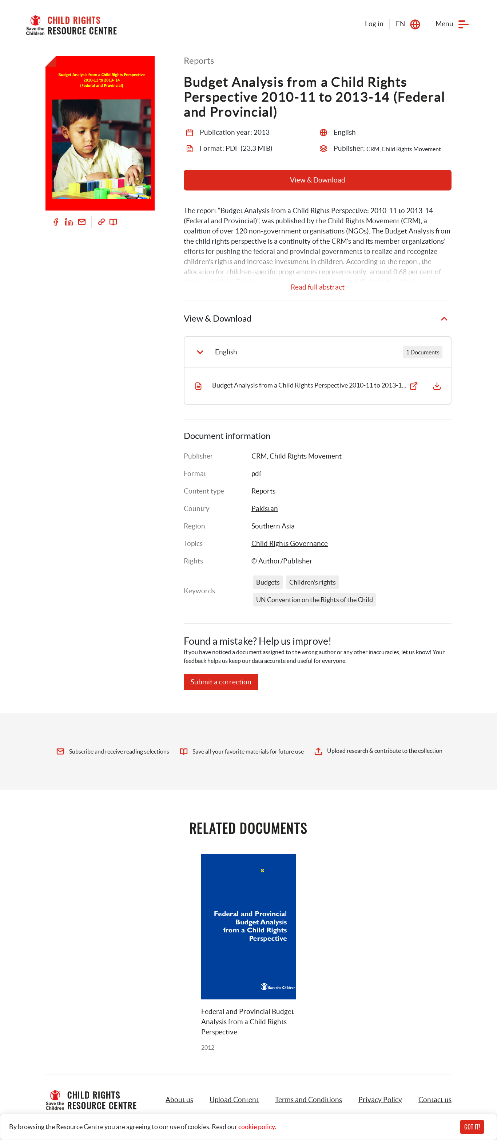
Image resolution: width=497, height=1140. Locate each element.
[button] (234, 1100)
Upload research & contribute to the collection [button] (384, 750)
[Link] (101, 222)
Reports (263, 491)
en (400, 24)
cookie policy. (257, 1127)
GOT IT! (472, 1127)
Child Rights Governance (289, 543)
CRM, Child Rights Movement (296, 456)
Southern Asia (273, 526)
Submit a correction (221, 682)
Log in (374, 24)
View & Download (317, 180)
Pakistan (264, 508)
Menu (444, 24)
